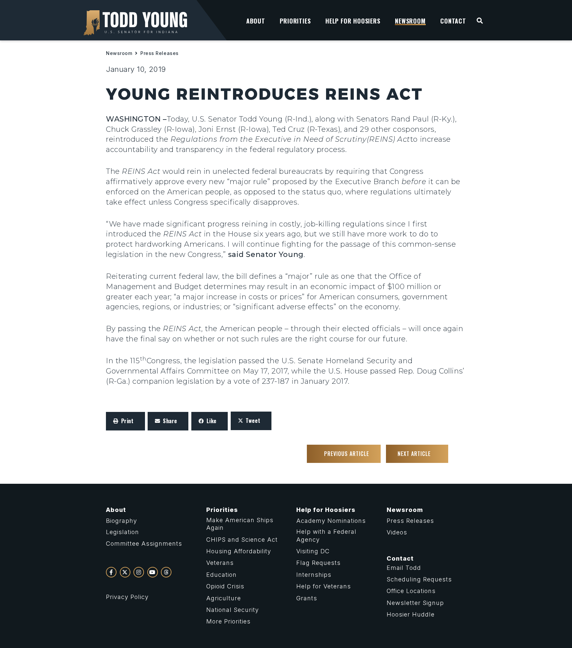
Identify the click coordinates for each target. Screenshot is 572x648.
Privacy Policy (127, 596)
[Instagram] (138, 572)
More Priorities (228, 621)
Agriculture (223, 598)
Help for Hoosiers (326, 509)
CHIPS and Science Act (242, 539)
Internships (313, 574)
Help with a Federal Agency (326, 535)
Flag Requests (318, 562)
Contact (400, 558)
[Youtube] (152, 572)
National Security (232, 609)
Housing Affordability (238, 551)
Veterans (220, 562)
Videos (397, 532)
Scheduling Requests (419, 579)
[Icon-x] (125, 572)
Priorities (222, 509)
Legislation (122, 531)
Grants (306, 598)
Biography (121, 520)
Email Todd (404, 567)
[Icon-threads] (166, 572)
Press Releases (159, 53)
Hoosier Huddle (411, 614)
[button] (125, 421)
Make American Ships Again (239, 524)
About (116, 509)
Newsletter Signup (415, 602)
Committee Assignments (144, 543)
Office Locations (411, 590)
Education (221, 574)
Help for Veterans (323, 586)
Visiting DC (313, 551)
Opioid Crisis (225, 586)
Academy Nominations (331, 520)
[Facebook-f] (111, 572)
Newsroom (119, 53)
